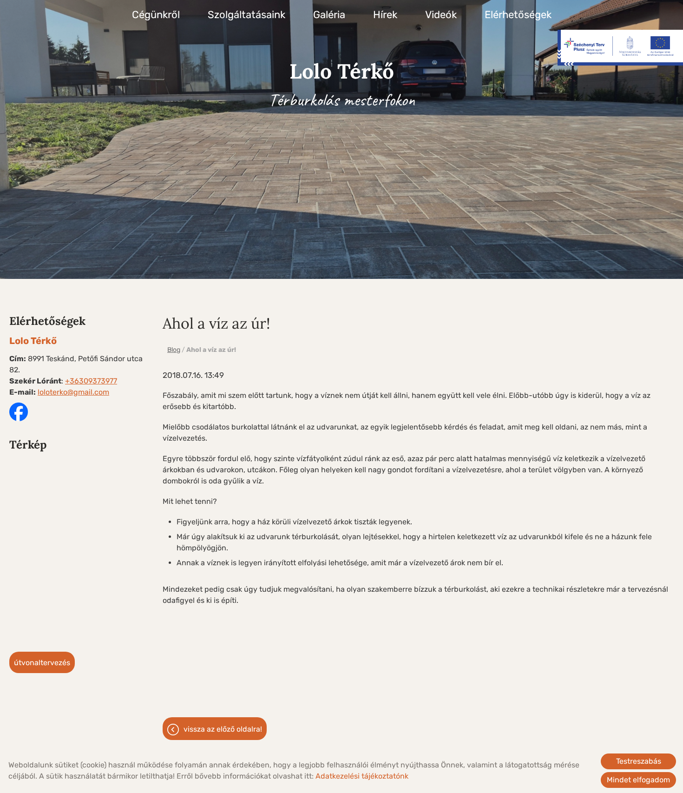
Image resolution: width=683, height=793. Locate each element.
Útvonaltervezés (42, 662)
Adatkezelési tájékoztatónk (361, 776)
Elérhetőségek (518, 14)
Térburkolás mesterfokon (342, 84)
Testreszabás (638, 761)
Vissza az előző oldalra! (223, 729)
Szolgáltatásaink (246, 14)
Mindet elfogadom (638, 779)
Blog (173, 350)
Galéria (329, 14)
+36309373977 (91, 381)
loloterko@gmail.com (73, 392)
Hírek (385, 14)
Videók (441, 14)
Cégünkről (156, 14)
